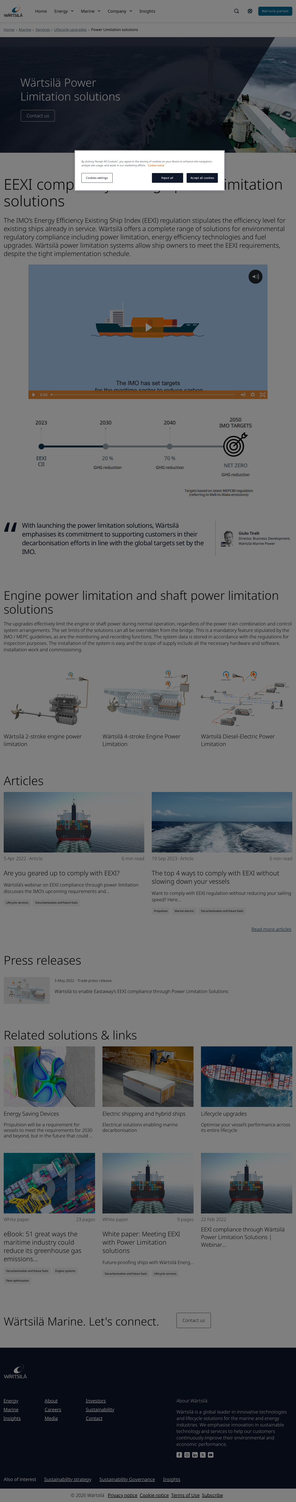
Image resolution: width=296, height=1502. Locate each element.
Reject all (167, 178)
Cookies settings (97, 178)
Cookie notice (156, 165)
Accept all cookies (202, 178)
